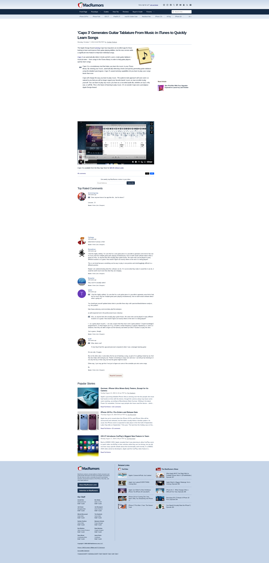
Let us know (154, 5)
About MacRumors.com (88, 485)
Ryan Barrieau (98, 528)
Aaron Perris (98, 535)
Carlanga (91, 237)
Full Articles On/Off (93, 553)
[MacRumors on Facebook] (171, 5)
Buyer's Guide (137, 12)
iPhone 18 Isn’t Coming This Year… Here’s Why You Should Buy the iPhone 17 (141, 498)
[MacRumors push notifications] (184, 5)
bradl (89, 339)
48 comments (82, 173)
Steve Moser (81, 535)
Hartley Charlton (82, 521)
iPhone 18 (178, 16)
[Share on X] (147, 173)
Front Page (83, 12)
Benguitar (91, 278)
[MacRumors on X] (174, 5)
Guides (106, 12)
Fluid (100, 553)
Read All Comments (116, 375)
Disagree (102, 205)
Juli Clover (80, 507)
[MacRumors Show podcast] (164, 5)
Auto (110, 553)
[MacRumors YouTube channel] (180, 5)
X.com (83, 503)
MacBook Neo (146, 16)
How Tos (116, 12)
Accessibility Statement (83, 550)
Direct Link (119, 168)
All (190, 16)
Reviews (126, 12)
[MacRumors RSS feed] (187, 5)
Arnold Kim (81, 500)
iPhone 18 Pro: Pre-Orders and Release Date (119, 412)
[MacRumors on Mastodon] (177, 5)
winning (97, 48)
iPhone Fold (96, 16)
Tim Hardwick (131, 393)
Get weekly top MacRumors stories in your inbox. (116, 179)
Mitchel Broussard (83, 514)
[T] (82, 297)
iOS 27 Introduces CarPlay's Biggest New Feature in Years (125, 436)
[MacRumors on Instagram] (167, 5)
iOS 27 (107, 16)
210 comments (116, 407)
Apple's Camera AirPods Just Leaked (140, 475)
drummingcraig (93, 193)
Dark (116, 553)
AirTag (169, 16)
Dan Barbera (81, 528)
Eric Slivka (97, 500)
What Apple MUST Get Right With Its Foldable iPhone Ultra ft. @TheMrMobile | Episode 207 (178, 475)
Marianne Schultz (99, 521)
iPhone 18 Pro (84, 16)
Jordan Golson (112, 42)
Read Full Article (106, 407)
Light (113, 553)
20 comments (116, 428)
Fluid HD (105, 553)
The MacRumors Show (170, 469)
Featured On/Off (82, 553)
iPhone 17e (158, 16)
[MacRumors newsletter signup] (190, 5)
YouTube (125, 469)
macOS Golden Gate (131, 16)
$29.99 (112, 168)
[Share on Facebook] (152, 173)
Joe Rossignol (131, 414)
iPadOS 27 (116, 16)
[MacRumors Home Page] (91, 5)
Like (97, 205)
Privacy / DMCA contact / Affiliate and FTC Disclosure (91, 547)
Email (79, 503)
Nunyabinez (92, 249)
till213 (90, 290)
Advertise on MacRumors (88, 490)
